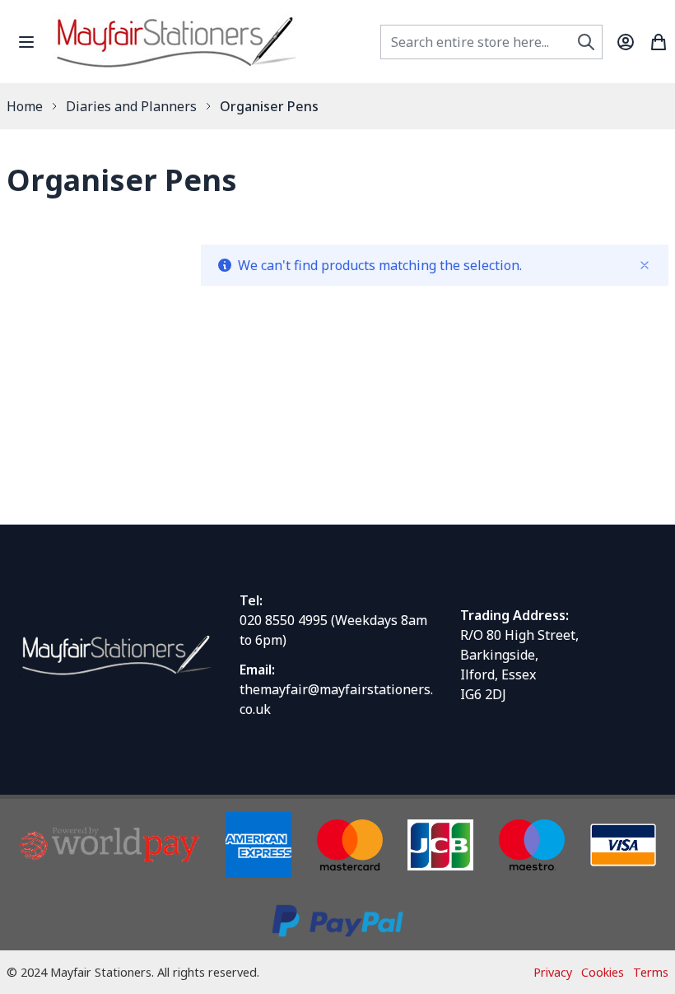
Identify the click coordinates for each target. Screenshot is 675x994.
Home (25, 106)
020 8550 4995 (284, 620)
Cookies (602, 972)
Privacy (552, 972)
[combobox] (491, 42)
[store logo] (176, 41)
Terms (650, 972)
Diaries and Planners (131, 106)
